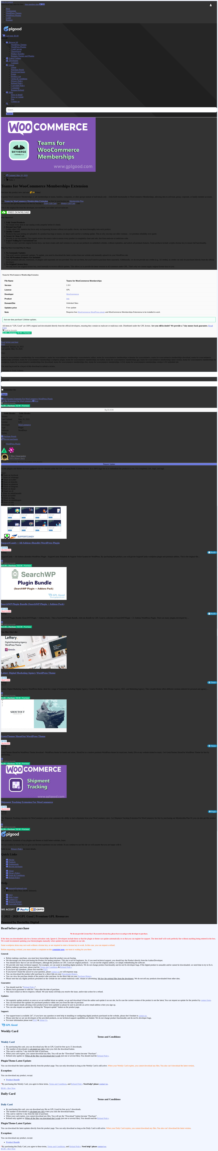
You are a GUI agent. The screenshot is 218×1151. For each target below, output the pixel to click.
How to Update (17, 97)
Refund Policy (17, 83)
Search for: (10, 106)
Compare (14, 63)
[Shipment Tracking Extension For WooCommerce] (34, 797)
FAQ (45, 969)
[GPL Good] (19, 31)
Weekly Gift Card (68, 203)
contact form (206, 1000)
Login (8, 18)
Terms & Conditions (19, 79)
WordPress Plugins (13, 15)
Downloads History (69, 974)
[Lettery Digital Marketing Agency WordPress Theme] (34, 668)
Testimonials (11, 11)
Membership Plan (77, 201)
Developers (13, 60)
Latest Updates (14, 58)
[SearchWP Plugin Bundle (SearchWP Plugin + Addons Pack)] (34, 599)
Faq (12, 99)
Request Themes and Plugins (22, 56)
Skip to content (7, 2)
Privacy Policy (17, 81)
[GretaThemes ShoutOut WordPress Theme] (34, 731)
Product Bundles (17, 54)
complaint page (58, 949)
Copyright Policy (18, 85)
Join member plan (32, 4)
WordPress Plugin (13, 444)
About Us (43, 1020)
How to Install (16, 95)
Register (9, 20)
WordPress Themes (13, 13)
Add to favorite (10, 330)
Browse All (13, 42)
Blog (8, 9)
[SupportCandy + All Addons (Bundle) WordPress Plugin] (34, 538)
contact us (55, 972)
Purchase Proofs (17, 70)
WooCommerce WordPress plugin (91, 312)
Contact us (15, 101)
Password (5, 380)
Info (67, 299)
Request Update (109, 464)
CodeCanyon (16, 49)
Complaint (15, 88)
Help (10, 92)
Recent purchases (18, 72)
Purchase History (84, 976)
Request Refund (17, 90)
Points (13, 74)
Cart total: (12, 36)
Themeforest (16, 51)
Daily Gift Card (50, 203)
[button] (9, 342)
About (11, 65)
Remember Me (10, 390)
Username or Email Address (12, 371)
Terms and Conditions (49, 967)
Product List (16, 76)
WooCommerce (72, 294)
